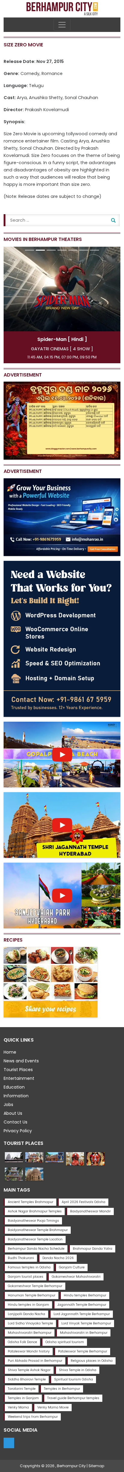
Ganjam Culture (72, 1267)
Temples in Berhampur (62, 1388)
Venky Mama (18, 1407)
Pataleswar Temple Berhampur (82, 1351)
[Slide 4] (62, 250)
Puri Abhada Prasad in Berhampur (35, 1360)
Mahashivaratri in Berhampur (83, 1332)
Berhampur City (71, 1465)
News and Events (21, 1061)
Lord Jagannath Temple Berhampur (82, 1314)
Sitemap (96, 1465)
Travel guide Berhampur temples (73, 1398)
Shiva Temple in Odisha (77, 1370)
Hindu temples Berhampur (85, 1295)
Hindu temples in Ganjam (28, 1304)
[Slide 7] (94, 250)
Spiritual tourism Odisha (73, 1379)
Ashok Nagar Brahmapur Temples (35, 1211)
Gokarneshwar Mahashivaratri (76, 1276)
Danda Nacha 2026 (58, 1258)
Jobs (8, 1105)
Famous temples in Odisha (29, 1267)
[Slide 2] (40, 250)
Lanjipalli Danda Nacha (26, 1314)
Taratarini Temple (22, 1388)
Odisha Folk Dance (22, 1342)
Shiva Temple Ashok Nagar (29, 1370)
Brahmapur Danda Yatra (92, 1248)
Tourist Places (18, 1070)
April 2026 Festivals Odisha (83, 1202)
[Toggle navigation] (62, 25)
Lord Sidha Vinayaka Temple (30, 1323)
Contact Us (15, 1122)
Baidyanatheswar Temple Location (35, 1239)
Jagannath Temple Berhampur (81, 1304)
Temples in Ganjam (23, 1398)
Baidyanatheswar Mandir (90, 1211)
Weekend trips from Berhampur (33, 1416)
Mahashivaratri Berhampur (29, 1332)
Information (16, 1096)
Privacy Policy (18, 1131)
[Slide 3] (51, 250)
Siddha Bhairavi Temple (27, 1379)
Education (14, 1087)
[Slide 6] (83, 250)
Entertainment (19, 1078)
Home (10, 1052)
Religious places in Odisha (92, 1360)
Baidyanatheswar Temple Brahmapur (38, 1230)
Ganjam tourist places (25, 1276)
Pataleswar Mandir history (29, 1351)
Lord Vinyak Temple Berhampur (86, 1323)
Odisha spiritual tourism (64, 1342)
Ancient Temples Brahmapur (30, 1202)
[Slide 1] (29, 250)
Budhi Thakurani (21, 1258)
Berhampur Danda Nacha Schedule (36, 1248)
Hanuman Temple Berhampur (31, 1295)
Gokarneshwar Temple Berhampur (35, 1286)
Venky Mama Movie (53, 1407)
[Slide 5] (72, 250)
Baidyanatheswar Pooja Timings (33, 1220)
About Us (13, 1113)
